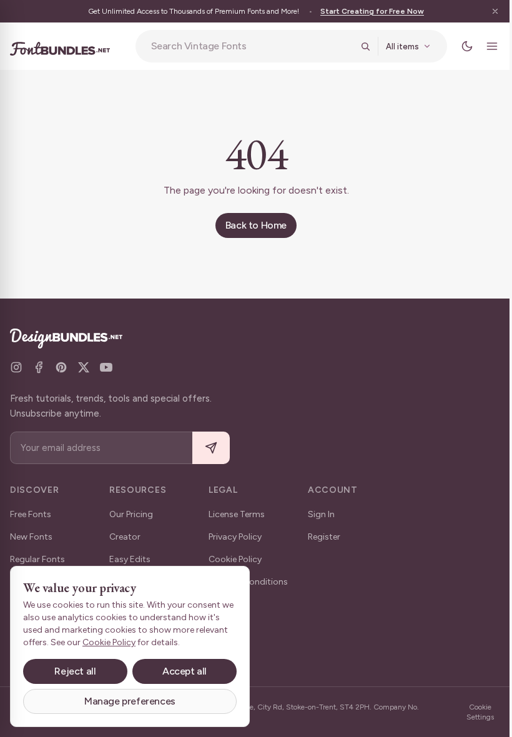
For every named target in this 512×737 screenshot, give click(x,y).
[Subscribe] (211, 448)
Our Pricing (131, 514)
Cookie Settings (480, 712)
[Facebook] (38, 367)
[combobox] (252, 46)
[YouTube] (106, 367)
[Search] (365, 46)
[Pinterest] (61, 367)
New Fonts (31, 537)
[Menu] (492, 46)
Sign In (321, 514)
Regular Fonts (37, 559)
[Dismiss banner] (495, 11)
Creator (124, 537)
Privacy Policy (235, 537)
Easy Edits (129, 559)
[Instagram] (16, 367)
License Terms (237, 514)
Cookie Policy (235, 559)
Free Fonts (30, 514)
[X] (83, 367)
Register (324, 537)
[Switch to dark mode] (467, 46)
